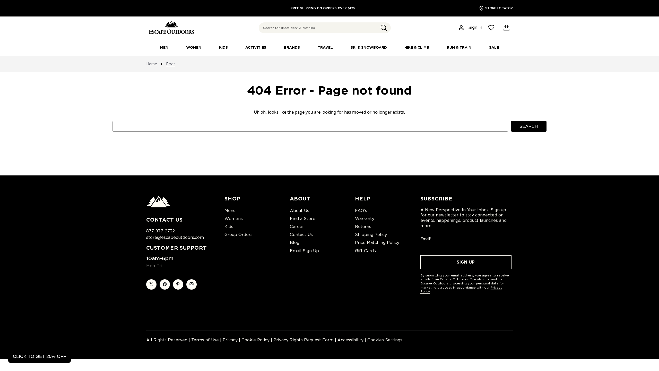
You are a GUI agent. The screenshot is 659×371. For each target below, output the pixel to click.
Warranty (364, 218)
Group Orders (238, 234)
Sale (494, 47)
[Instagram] (191, 284)
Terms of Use (205, 340)
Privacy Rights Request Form (303, 340)
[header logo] (171, 28)
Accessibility (350, 340)
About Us (299, 210)
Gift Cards (365, 250)
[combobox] (325, 27)
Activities (255, 47)
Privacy (230, 340)
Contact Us (301, 234)
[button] (384, 28)
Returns (363, 226)
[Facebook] (165, 284)
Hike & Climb (416, 47)
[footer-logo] (158, 206)
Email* (425, 239)
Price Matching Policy (377, 242)
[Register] (461, 27)
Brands (292, 47)
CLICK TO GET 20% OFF (39, 356)
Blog (294, 242)
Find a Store (302, 218)
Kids (223, 47)
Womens (233, 218)
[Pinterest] (178, 284)
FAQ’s (361, 210)
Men (164, 47)
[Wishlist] (491, 27)
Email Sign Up (304, 250)
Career (297, 226)
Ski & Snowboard (369, 47)
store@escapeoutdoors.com (175, 237)
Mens (229, 210)
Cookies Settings (384, 340)
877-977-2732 (160, 231)
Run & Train (459, 47)
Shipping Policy (371, 234)
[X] (151, 284)
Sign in (475, 28)
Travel (325, 47)
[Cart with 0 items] (506, 28)
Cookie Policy (255, 340)
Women (193, 47)
